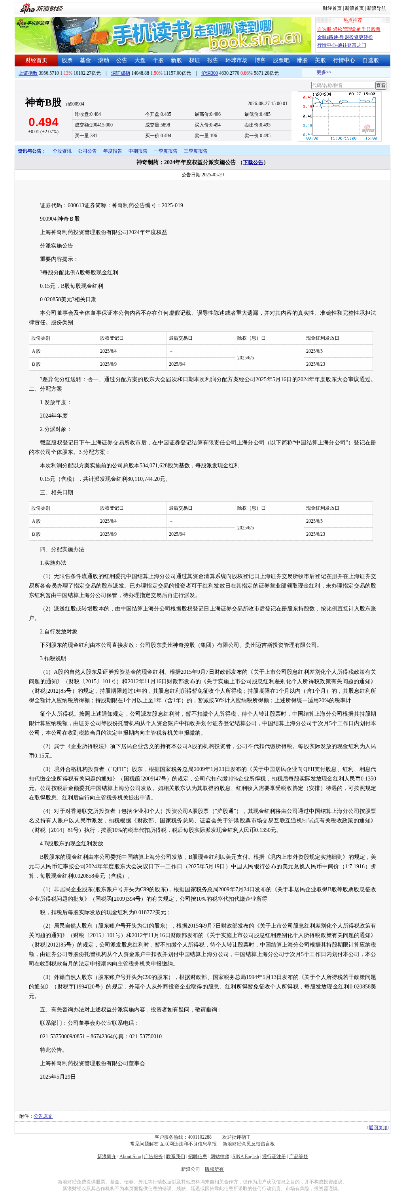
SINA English (246, 1156)
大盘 (140, 60)
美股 (320, 60)
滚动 (103, 60)
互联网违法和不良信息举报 (188, 1144)
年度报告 (112, 151)
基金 (85, 60)
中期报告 (138, 151)
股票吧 (281, 60)
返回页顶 (378, 1127)
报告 (212, 60)
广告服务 (153, 1156)
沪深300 (209, 73)
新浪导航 (376, 8)
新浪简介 (106, 1156)
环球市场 (236, 60)
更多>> (318, 72)
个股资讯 (62, 151)
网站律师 (219, 1156)
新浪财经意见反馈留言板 (249, 1144)
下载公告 (253, 162)
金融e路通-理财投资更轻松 (345, 37)
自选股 (370, 60)
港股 (302, 60)
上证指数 (28, 73)
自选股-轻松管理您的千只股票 (348, 29)
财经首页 (332, 8)
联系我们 (175, 1156)
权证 (194, 60)
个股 (158, 60)
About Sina (130, 1156)
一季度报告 (166, 151)
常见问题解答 (144, 1144)
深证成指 (120, 73)
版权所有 (214, 1169)
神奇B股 (43, 102)
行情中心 (344, 60)
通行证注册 (274, 1156)
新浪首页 (354, 8)
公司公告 (87, 151)
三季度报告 (196, 151)
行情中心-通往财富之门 (341, 45)
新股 (176, 60)
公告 (121, 60)
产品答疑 (298, 1156)
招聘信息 (197, 1156)
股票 (67, 60)
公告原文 (43, 1116)
